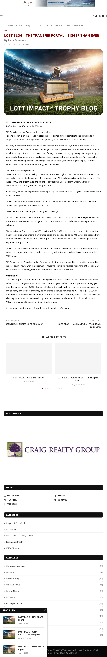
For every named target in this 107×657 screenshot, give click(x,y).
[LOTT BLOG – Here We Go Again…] (9, 649)
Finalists (54, 572)
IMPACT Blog (24, 25)
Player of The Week (15, 523)
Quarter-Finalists (54, 634)
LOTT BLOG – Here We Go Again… (31, 648)
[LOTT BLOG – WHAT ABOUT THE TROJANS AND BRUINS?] (78, 358)
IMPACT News (13, 548)
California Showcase (54, 565)
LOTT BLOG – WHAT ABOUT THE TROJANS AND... (78, 379)
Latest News (54, 590)
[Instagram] (93, 16)
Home (10, 25)
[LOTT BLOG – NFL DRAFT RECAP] (29, 358)
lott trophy (54, 622)
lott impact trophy (15, 541)
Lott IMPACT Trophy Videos (19, 535)
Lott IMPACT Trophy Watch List (54, 615)
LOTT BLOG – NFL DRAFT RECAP (28, 377)
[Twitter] (100, 16)
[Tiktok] (96, 16)
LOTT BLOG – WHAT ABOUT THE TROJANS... (30, 633)
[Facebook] (106, 16)
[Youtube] (103, 16)
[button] (9, 366)
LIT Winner (11, 529)
